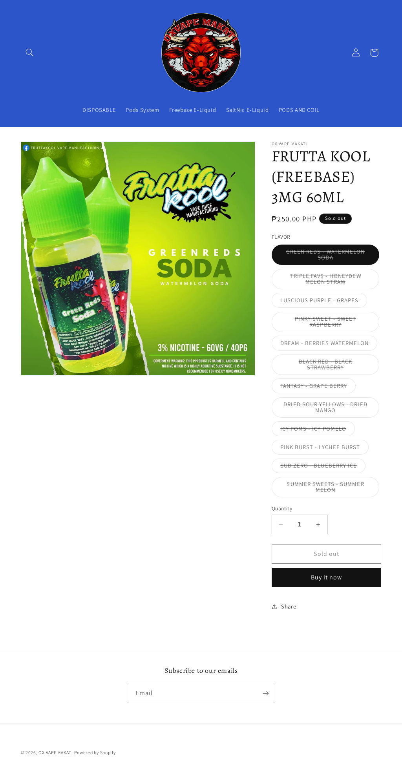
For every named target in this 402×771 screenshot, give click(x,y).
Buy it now (326, 577)
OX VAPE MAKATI (55, 752)
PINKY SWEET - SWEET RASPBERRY (334, 323)
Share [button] (288, 606)
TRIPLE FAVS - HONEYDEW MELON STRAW (333, 280)
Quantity (282, 508)
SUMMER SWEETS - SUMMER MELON (327, 488)
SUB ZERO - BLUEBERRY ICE (322, 467)
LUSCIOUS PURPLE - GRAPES (323, 302)
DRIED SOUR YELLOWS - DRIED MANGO (325, 409)
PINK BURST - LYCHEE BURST (324, 449)
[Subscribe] (266, 693)
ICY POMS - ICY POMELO (317, 430)
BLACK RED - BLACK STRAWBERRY (337, 366)
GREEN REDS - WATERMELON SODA (325, 256)
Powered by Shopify (94, 752)
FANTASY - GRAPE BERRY (318, 387)
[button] (30, 53)
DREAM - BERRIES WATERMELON (328, 345)
